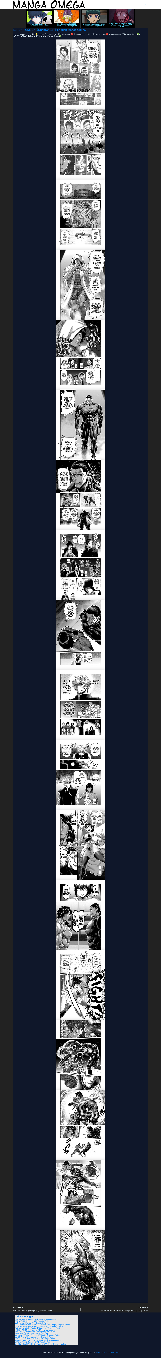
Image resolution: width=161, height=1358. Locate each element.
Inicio (144, 4)
